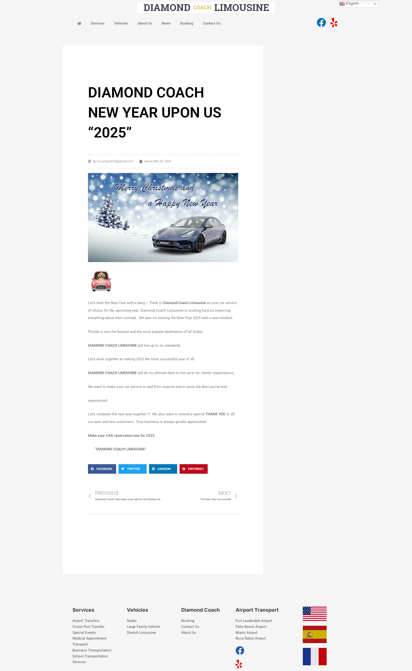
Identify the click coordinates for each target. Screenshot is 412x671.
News (166, 23)
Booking (186, 23)
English (352, 3)
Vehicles (121, 23)
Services (98, 23)
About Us (145, 23)
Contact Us (212, 23)
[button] (102, 469)
